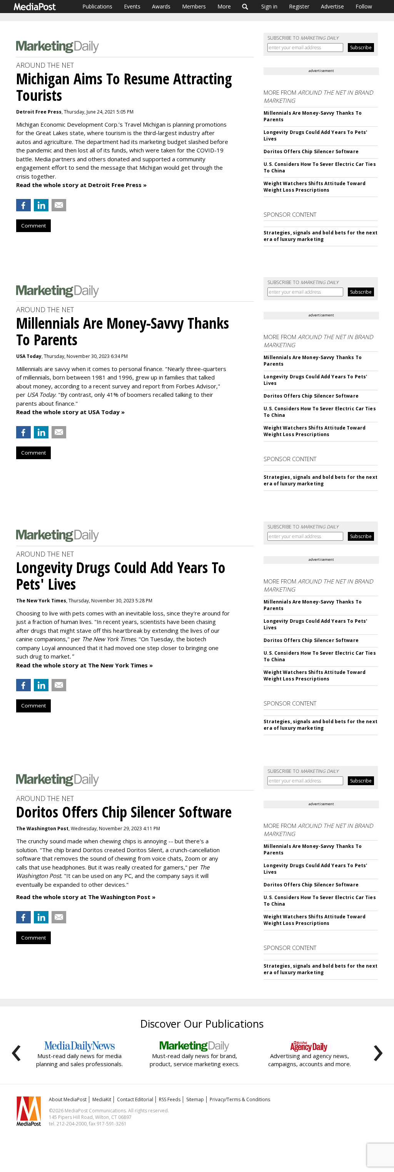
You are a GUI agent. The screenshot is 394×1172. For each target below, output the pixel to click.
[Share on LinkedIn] (41, 205)
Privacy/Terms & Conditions (240, 1099)
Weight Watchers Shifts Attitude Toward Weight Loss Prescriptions (315, 186)
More (224, 6)
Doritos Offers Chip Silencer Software (311, 151)
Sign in (269, 6)
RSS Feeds (169, 1099)
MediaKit (101, 1099)
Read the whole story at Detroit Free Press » (81, 185)
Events (132, 6)
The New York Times (41, 600)
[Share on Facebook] (23, 205)
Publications (97, 6)
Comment (33, 225)
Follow (364, 6)
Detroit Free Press (39, 112)
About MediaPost (68, 1099)
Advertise (332, 6)
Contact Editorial (135, 1099)
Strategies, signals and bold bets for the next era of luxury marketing (320, 235)
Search (245, 6)
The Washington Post (42, 828)
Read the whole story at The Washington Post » (85, 897)
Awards (161, 6)
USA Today (29, 356)
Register (299, 6)
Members (194, 6)
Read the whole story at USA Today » (70, 412)
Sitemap (195, 1099)
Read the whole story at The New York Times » (84, 665)
